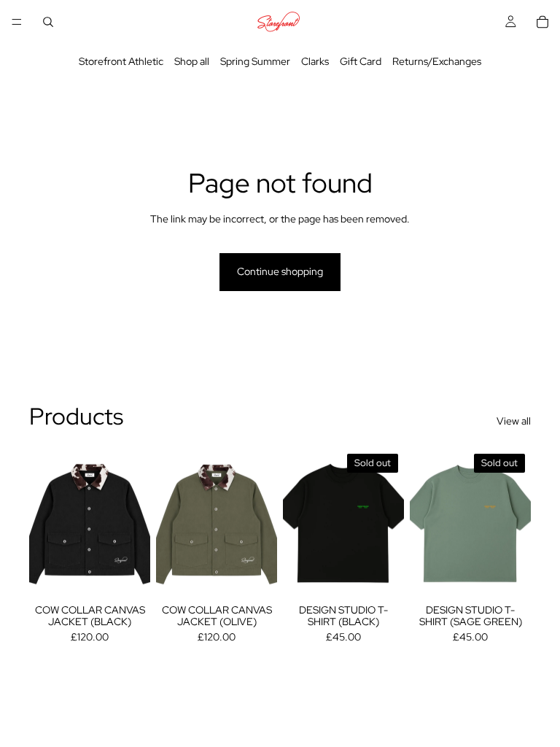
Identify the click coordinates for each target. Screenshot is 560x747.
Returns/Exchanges (436, 61)
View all (514, 420)
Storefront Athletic (121, 61)
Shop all (191, 61)
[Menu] (17, 22)
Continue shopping (280, 271)
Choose (140, 576)
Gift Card (360, 61)
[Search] (48, 22)
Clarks (315, 61)
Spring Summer (255, 61)
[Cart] (542, 22)
